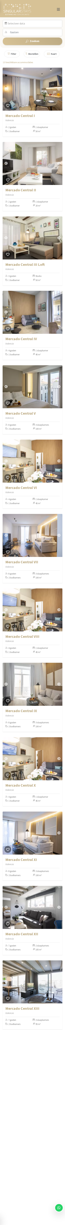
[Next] (58, 89)
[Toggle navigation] (58, 9)
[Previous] (6, 89)
